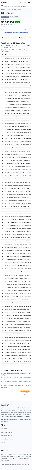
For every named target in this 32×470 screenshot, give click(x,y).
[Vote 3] (25, 391)
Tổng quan (5, 38)
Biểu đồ (14, 38)
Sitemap (3, 446)
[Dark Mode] (2, 6)
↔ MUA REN (25, 32)
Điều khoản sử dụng (6, 435)
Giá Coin (6, 2)
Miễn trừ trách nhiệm (7, 439)
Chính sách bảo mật (6, 432)
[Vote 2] (23, 391)
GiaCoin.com (15, 464)
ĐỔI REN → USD (16, 32)
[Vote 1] (21, 391)
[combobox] (23, 2)
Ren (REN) (14, 9)
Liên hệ (3, 442)
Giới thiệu (4, 428)
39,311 (9, 6)
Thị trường (22, 38)
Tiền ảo (8, 9)
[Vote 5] (29, 391)
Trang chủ (3, 9)
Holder (19, 9)
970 (19, 6)
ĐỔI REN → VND (8, 32)
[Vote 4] (27, 391)
